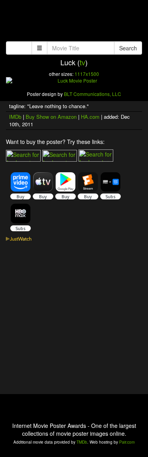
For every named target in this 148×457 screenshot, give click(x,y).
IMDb (15, 116)
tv (82, 62)
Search (128, 48)
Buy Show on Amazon (51, 116)
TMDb (82, 442)
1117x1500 (87, 73)
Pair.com (127, 442)
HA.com (90, 116)
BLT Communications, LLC (92, 93)
